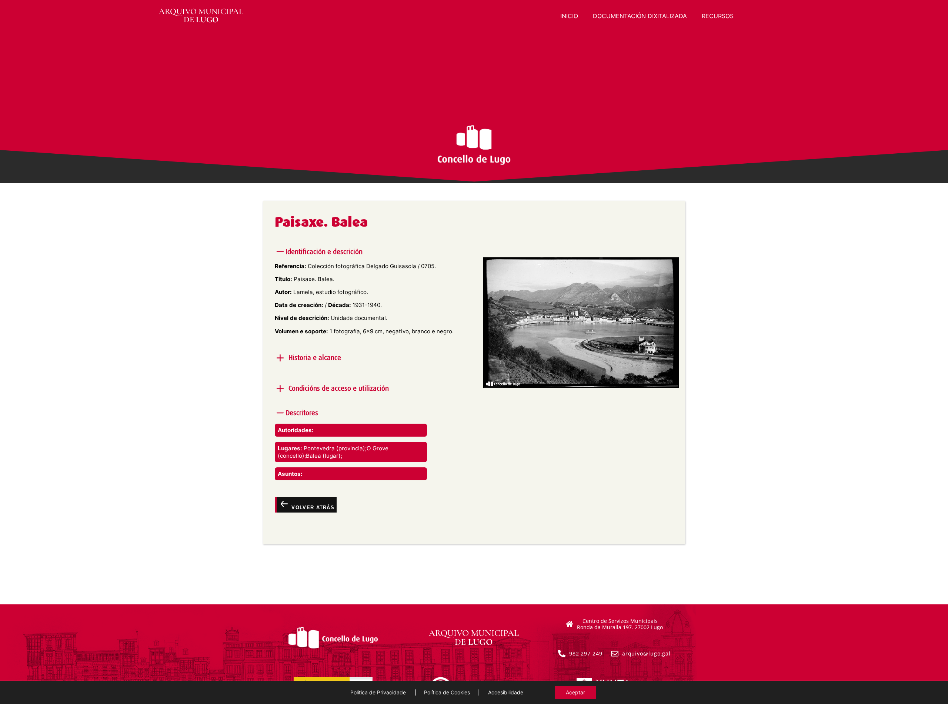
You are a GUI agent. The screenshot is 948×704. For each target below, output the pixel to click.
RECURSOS (718, 16)
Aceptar (575, 692)
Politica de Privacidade (378, 692)
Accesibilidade (506, 692)
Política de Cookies (447, 692)
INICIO (569, 16)
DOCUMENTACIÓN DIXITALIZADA (640, 16)
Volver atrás (312, 507)
